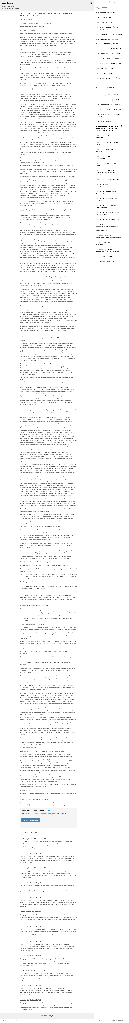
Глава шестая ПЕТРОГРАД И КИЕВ (107, 44)
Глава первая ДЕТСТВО (103, 17)
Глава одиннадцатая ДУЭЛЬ (104, 68)
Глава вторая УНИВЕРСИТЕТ (105, 22)
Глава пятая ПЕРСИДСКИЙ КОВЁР (107, 39)
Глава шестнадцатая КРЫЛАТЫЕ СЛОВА (109, 95)
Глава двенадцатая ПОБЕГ (104, 73)
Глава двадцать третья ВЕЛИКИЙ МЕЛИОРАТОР (111, 1021)
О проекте (43, 1016)
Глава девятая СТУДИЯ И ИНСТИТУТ (108, 58)
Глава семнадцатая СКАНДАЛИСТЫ (107, 100)
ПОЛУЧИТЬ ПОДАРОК (30, 820)
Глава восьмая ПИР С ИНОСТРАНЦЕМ (108, 54)
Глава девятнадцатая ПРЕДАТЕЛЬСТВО (108, 109)
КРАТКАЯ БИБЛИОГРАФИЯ (105, 257)
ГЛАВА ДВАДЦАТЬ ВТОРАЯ (34, 838)
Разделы (51, 1016)
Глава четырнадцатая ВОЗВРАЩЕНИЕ (108, 83)
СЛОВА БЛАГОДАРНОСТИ (105, 262)
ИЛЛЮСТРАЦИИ (101, 231)
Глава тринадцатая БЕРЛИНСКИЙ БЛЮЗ (108, 78)
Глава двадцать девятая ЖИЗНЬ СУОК (107, 179)
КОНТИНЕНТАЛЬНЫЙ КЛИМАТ (106, 12)
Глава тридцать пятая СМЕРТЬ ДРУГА (107, 219)
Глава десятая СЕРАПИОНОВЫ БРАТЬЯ (108, 63)
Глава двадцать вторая (30, 853)
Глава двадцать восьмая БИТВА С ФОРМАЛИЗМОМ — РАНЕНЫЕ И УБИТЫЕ (107, 172)
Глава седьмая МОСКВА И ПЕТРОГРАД (108, 49)
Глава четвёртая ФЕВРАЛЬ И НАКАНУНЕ (109, 34)
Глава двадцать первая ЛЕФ (104, 121)
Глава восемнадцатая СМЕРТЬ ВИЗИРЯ (108, 104)
